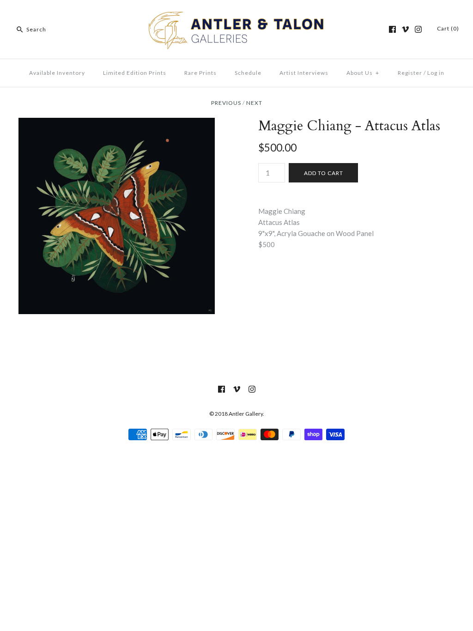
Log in (435, 72)
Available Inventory (57, 72)
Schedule (248, 72)
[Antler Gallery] (236, 15)
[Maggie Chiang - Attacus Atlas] (116, 123)
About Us (362, 72)
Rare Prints (200, 72)
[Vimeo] (405, 29)
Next (254, 102)
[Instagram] (418, 29)
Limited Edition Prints (134, 72)
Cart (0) (448, 28)
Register (410, 72)
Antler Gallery (246, 413)
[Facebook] (392, 29)
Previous (226, 102)
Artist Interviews (303, 72)
